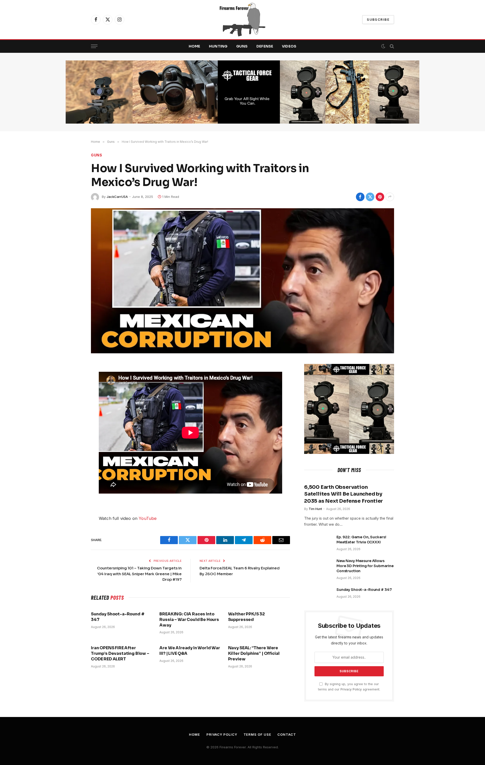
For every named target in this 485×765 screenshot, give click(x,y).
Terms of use (257, 734)
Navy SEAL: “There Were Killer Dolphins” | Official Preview (254, 653)
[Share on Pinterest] (380, 197)
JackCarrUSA (117, 197)
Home (194, 46)
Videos (289, 46)
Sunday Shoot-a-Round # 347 (117, 616)
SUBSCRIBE (378, 19)
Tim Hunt (315, 509)
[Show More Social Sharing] (389, 197)
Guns (242, 46)
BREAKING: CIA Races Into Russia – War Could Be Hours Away (189, 619)
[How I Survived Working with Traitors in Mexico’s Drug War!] (242, 280)
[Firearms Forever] (242, 19)
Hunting (218, 46)
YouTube (148, 518)
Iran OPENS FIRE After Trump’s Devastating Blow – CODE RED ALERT (120, 653)
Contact (286, 734)
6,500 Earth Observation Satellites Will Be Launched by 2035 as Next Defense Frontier (343, 494)
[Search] (391, 46)
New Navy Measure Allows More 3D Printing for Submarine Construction (365, 566)
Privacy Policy (351, 689)
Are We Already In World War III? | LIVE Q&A (189, 650)
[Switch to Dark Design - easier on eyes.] (383, 46)
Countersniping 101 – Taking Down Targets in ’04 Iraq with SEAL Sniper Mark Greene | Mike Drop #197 (139, 574)
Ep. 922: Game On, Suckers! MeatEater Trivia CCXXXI (361, 539)
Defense (264, 46)
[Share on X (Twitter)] (370, 197)
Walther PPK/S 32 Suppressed (246, 616)
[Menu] (94, 46)
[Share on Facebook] (360, 197)
